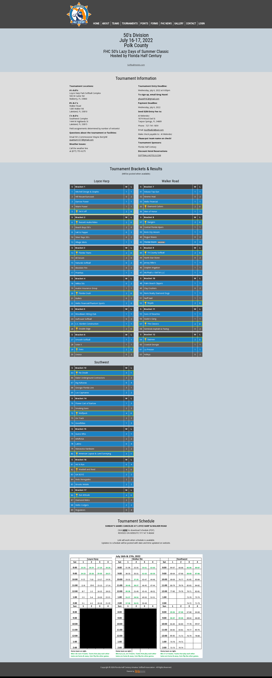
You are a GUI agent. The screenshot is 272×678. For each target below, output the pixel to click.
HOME (96, 23)
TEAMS (115, 23)
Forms (154, 23)
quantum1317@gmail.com (81, 139)
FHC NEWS (166, 23)
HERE (125, 530)
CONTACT (191, 23)
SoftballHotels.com (136, 64)
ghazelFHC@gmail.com (148, 98)
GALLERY (178, 23)
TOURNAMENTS (130, 23)
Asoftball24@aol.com (154, 130)
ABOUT (105, 23)
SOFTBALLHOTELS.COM (149, 155)
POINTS (144, 23)
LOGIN (202, 23)
